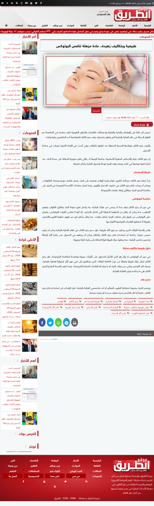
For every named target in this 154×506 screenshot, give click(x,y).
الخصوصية (33, 476)
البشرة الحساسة (111, 307)
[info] (7, 3)
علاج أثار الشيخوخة (51, 307)
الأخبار (134, 25)
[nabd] (21, 3)
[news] (26, 3)
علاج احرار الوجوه (73, 307)
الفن (96, 25)
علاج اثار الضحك (119, 313)
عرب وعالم (57, 25)
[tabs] (2, 3)
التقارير (45, 25)
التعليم (12, 471)
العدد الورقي (76, 471)
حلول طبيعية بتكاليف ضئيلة (137, 307)
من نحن (76, 476)
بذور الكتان (74, 301)
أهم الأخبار (28, 360)
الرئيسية (147, 25)
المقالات (19, 25)
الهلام (61, 301)
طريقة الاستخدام (92, 301)
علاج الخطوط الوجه (141, 313)
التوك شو (55, 471)
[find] (12, 3)
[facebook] (40, 3)
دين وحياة (32, 25)
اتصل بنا (13, 476)
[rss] (16, 3)
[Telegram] (66, 322)
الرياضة (122, 25)
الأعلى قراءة (27, 239)
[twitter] (36, 3)
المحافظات (33, 471)
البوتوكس (129, 301)
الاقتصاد (109, 25)
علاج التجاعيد (92, 307)
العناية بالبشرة (112, 301)
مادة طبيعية (144, 301)
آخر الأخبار (29, 36)
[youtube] (31, 3)
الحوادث (70, 25)
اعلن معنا (54, 476)
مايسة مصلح (139, 124)
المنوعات (145, 36)
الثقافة (83, 25)
